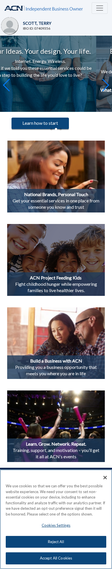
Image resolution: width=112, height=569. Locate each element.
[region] (56, 519)
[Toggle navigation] (100, 8)
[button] (105, 85)
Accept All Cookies (56, 558)
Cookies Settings (56, 525)
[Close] (105, 477)
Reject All (56, 541)
